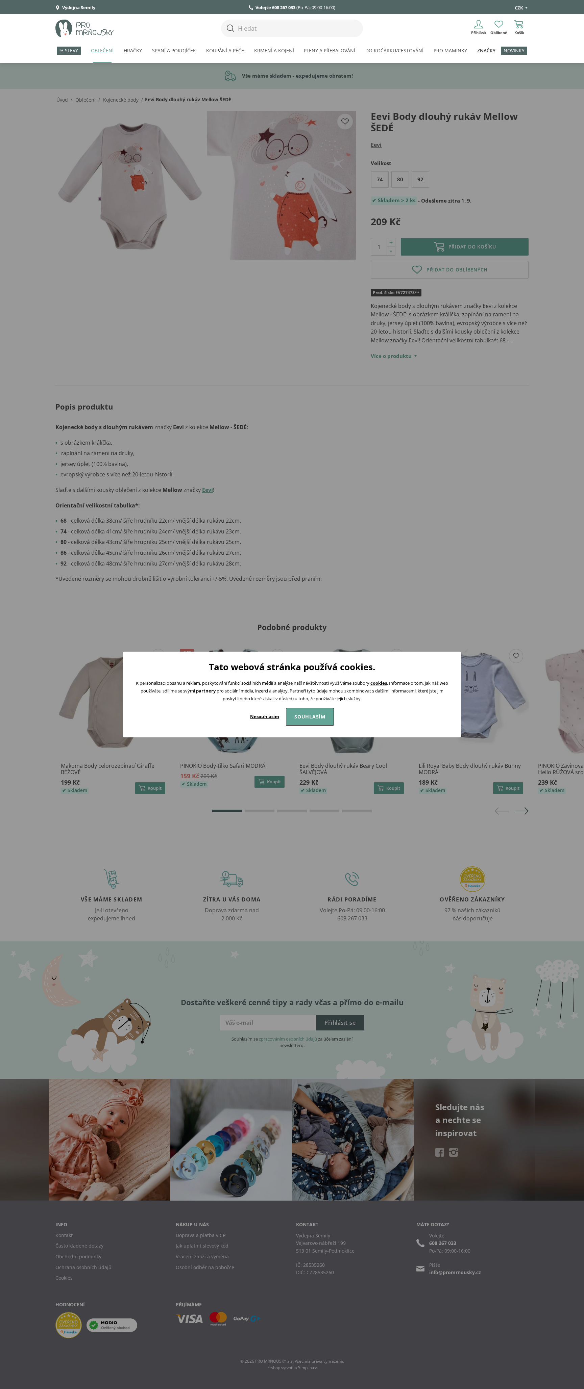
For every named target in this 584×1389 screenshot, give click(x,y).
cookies (378, 683)
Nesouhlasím (264, 716)
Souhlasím (309, 716)
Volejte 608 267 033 (275, 7)
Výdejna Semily (78, 7)
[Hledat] (230, 28)
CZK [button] (519, 8)
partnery (206, 691)
